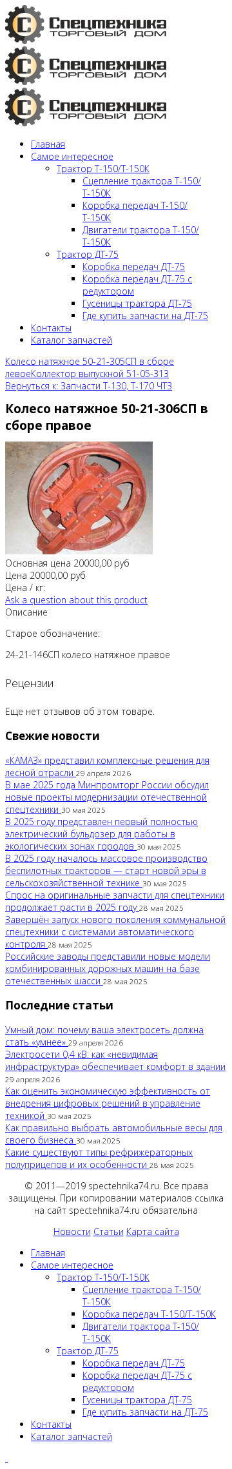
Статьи (108, 1231)
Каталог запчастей (71, 340)
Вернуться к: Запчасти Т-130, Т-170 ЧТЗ (88, 386)
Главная (48, 144)
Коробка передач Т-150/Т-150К (149, 1314)
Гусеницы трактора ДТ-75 (137, 303)
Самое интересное (72, 156)
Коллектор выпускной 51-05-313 (100, 373)
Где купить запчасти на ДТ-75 (145, 315)
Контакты (51, 328)
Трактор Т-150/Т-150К (103, 168)
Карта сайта (152, 1231)
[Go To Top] (6, 1458)
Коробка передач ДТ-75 (133, 266)
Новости (72, 1231)
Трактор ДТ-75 (88, 254)
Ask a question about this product (76, 600)
